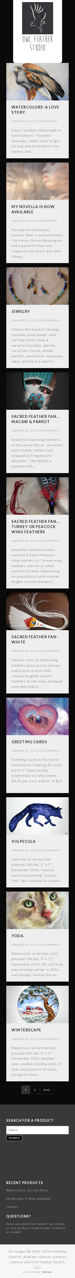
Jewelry (20, 311)
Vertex (47, 1271)
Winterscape (26, 1030)
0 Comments (47, 121)
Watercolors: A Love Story (27, 1190)
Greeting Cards (29, 742)
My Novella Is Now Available (28, 1198)
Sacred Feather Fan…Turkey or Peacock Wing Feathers (35, 526)
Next (47, 1089)
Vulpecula (23, 841)
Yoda (17, 935)
